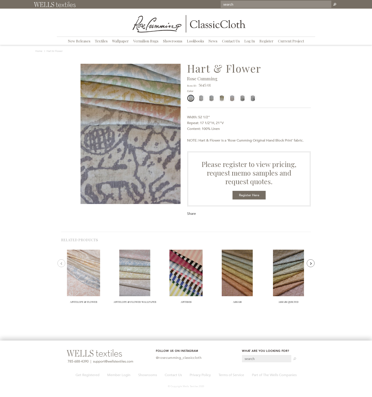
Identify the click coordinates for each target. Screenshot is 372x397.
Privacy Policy (200, 375)
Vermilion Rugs (145, 41)
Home (38, 51)
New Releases (79, 41)
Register (266, 41)
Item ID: (192, 85)
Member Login (118, 375)
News (212, 41)
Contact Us (231, 41)
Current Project (291, 41)
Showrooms (172, 41)
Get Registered (87, 375)
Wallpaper (120, 41)
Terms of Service (231, 375)
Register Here (249, 195)
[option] (131, 134)
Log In (249, 41)
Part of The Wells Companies (274, 375)
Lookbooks (195, 41)
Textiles (101, 41)
